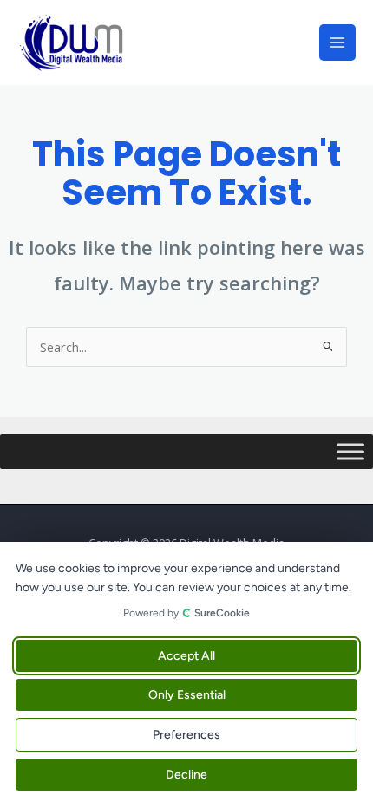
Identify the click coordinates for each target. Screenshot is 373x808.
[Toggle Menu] (350, 452)
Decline (186, 774)
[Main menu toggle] (337, 42)
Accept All (186, 655)
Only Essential (187, 694)
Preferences (186, 734)
